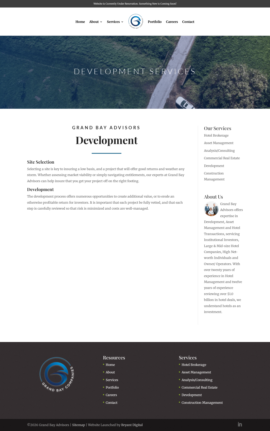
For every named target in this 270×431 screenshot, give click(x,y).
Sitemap (78, 425)
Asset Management (218, 143)
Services (113, 22)
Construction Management (202, 403)
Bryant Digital (132, 425)
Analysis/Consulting (219, 151)
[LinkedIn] (239, 425)
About (94, 22)
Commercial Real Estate (222, 158)
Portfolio (155, 22)
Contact (188, 22)
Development (214, 166)
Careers (172, 22)
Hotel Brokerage (216, 135)
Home (80, 22)
